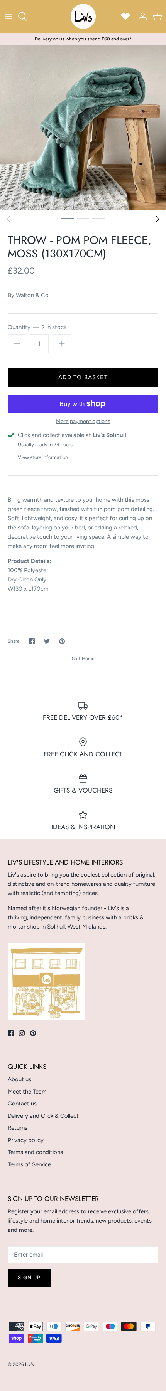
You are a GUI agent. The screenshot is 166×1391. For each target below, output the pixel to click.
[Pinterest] (33, 1033)
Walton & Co (32, 295)
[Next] (157, 218)
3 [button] (98, 218)
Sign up (29, 1277)
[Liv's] (83, 16)
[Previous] (8, 218)
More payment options (83, 421)
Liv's (29, 1364)
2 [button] (83, 218)
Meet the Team (27, 1091)
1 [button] (67, 218)
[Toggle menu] (8, 16)
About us (19, 1079)
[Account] (140, 16)
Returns (17, 1127)
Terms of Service (29, 1164)
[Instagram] (22, 1033)
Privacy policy (26, 1140)
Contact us (22, 1103)
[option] (83, 127)
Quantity (37, 327)
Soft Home (83, 658)
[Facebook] (11, 1033)
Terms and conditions (35, 1152)
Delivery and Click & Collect (43, 1115)
